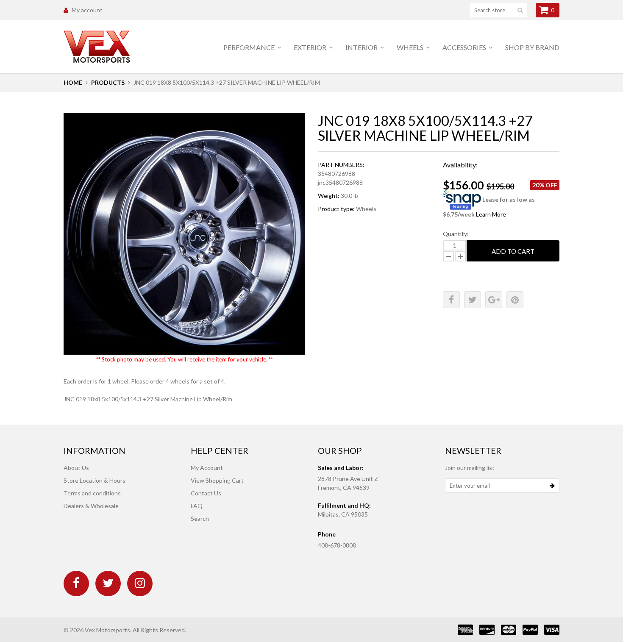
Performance (249, 47)
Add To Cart (513, 251)
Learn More (491, 214)
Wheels (411, 47)
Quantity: (456, 233)
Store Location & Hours (94, 480)
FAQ (197, 505)
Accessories (464, 47)
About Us (76, 467)
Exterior (311, 47)
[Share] (451, 299)
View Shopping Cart (217, 480)
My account (87, 10)
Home (73, 82)
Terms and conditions (92, 493)
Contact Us (206, 493)
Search (200, 518)
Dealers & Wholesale (91, 505)
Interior (362, 47)
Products (108, 82)
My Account (207, 467)
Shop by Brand (532, 47)
